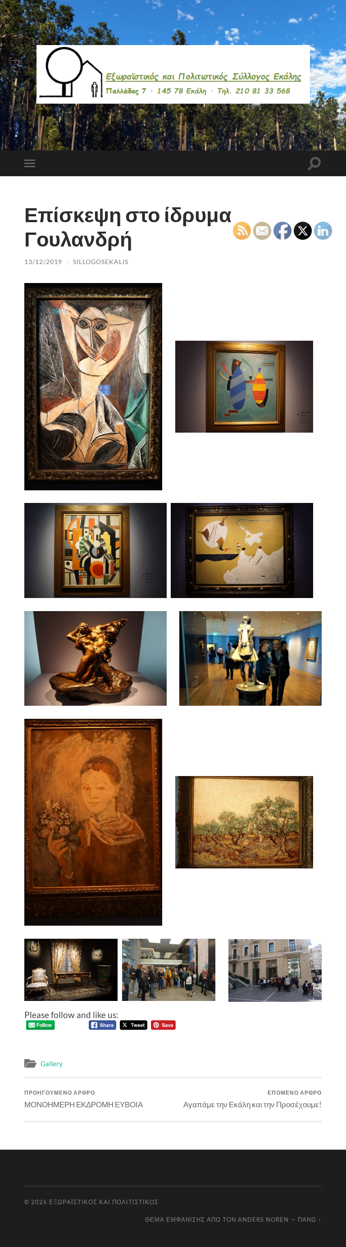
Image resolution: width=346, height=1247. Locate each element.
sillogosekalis (100, 261)
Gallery (52, 1064)
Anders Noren (263, 1219)
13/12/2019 (43, 261)
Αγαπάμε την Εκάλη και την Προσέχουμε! (252, 1099)
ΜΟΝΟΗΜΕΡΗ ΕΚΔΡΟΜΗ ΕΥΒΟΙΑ (83, 1099)
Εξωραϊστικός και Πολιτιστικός (104, 1202)
